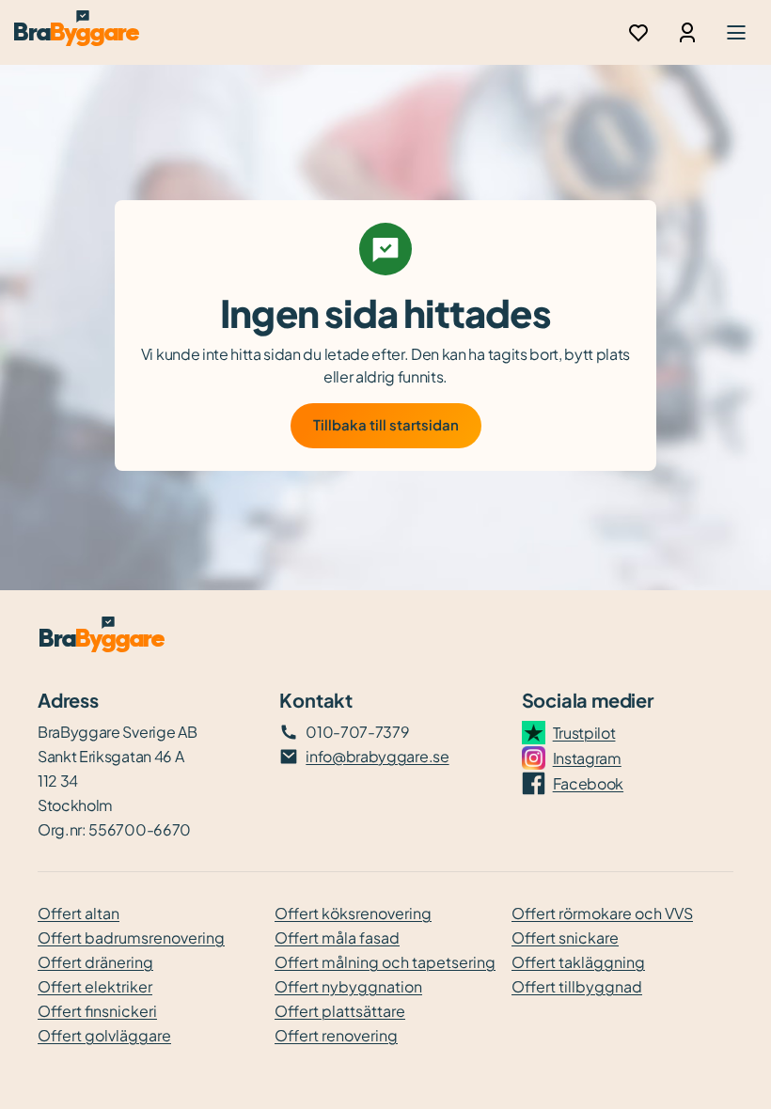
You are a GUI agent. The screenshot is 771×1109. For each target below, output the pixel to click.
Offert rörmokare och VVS (602, 913)
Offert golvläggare (104, 1035)
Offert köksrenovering (353, 913)
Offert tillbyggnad (576, 986)
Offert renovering (336, 1035)
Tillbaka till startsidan (386, 424)
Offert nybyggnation (348, 986)
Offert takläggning (578, 962)
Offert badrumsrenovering (131, 937)
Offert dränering (95, 962)
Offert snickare (565, 937)
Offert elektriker (95, 986)
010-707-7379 (357, 732)
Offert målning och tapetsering (385, 962)
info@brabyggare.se (377, 756)
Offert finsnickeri (97, 1011)
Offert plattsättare (340, 1011)
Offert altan (78, 913)
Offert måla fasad (337, 937)
